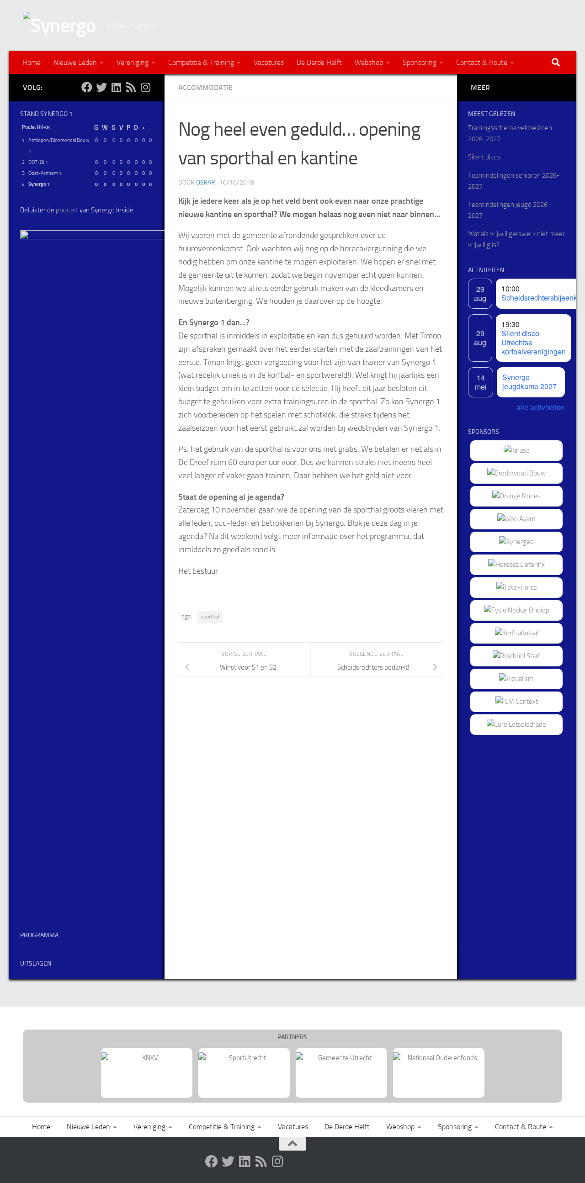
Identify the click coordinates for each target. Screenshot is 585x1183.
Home (31, 62)
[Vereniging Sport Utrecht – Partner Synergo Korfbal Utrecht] (244, 1057)
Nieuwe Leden (75, 62)
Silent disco (484, 157)
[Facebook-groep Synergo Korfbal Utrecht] (86, 87)
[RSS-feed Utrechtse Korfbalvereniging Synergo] (130, 87)
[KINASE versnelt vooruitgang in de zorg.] (517, 450)
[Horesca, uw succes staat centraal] (516, 564)
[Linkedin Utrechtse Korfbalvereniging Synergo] (116, 87)
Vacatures (269, 62)
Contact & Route (481, 62)
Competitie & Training (201, 62)
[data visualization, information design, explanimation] (516, 679)
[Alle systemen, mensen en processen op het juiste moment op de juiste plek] (516, 587)
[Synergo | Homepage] (59, 25)
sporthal (210, 616)
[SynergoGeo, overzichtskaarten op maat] (516, 542)
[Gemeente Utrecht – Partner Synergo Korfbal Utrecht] (341, 1057)
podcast (67, 210)
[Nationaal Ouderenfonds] (438, 1057)
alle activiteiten (540, 407)
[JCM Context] (516, 701)
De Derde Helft (319, 62)
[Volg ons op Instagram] (145, 87)
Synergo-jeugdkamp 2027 (529, 381)
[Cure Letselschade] (516, 724)
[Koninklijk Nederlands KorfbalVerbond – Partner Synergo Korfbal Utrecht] (146, 1057)
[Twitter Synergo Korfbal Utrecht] (101, 87)
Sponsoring (419, 62)
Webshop (369, 62)
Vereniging (133, 62)
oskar (205, 182)
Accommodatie (205, 87)
